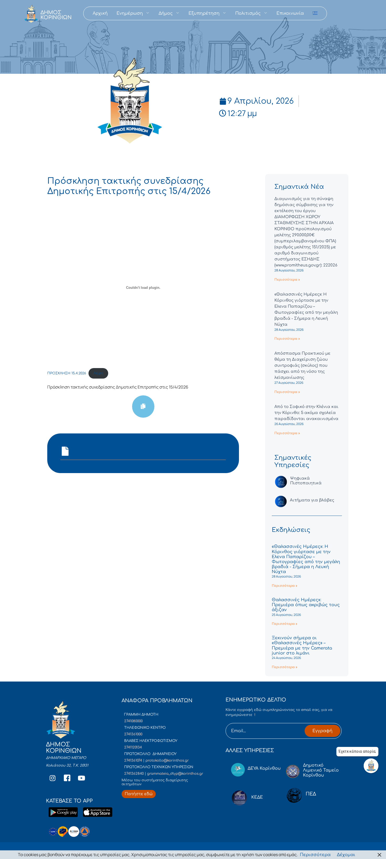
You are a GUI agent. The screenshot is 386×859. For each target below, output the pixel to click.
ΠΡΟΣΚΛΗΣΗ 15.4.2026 (66, 373)
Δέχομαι (346, 854)
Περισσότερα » (287, 279)
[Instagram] (52, 778)
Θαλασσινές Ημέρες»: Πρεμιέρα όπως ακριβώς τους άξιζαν (306, 605)
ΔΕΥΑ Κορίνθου (264, 768)
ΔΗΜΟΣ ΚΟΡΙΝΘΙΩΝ (56, 15)
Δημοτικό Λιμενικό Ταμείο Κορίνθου (321, 770)
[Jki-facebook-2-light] (67, 778)
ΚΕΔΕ (257, 797)
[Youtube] (81, 778)
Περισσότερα (315, 854)
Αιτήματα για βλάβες (312, 500)
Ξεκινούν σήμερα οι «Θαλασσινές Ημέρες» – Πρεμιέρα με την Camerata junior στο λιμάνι (302, 646)
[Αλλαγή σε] (315, 13)
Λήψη (98, 373)
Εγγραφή (322, 731)
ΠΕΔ (311, 794)
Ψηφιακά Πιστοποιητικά (306, 480)
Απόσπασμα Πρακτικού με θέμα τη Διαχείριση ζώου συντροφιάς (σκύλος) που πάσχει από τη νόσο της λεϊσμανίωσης (302, 365)
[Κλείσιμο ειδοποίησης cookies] (379, 854)
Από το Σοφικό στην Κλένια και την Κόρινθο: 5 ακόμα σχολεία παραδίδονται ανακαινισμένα (306, 413)
